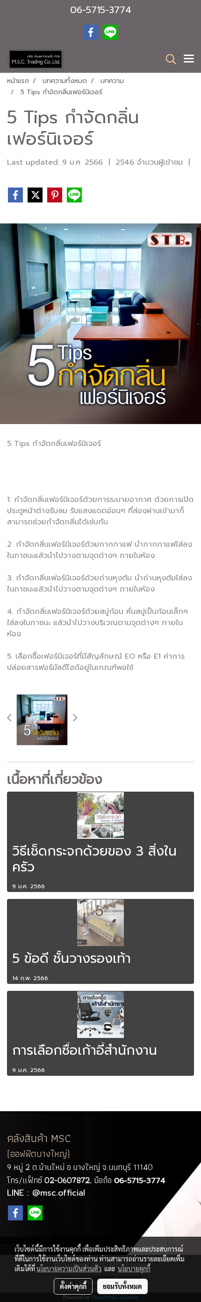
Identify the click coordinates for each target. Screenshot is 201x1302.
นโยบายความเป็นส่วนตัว (68, 1268)
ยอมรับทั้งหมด (122, 1286)
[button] (167, 59)
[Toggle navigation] (189, 59)
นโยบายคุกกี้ (134, 1268)
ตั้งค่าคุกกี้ (73, 1286)
